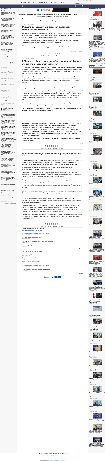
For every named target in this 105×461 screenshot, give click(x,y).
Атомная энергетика (11, 21)
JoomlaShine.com (52, 460)
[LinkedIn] (51, 53)
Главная (24, 19)
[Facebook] (45, 53)
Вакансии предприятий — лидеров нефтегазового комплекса (56, 21)
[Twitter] (53, 53)
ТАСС (81, 143)
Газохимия (9, 97)
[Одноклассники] (49, 53)
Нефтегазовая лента (32, 19)
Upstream (9, 60)
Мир (8, 15)
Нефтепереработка (11, 84)
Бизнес (9, 110)
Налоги (9, 39)
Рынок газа (10, 117)
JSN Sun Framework (62, 460)
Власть (32, 24)
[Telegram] (55, 53)
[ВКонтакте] (47, 53)
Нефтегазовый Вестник (54, 55)
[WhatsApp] (57, 53)
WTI (85, 2)
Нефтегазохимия (11, 141)
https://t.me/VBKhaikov (62, 16)
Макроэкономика (11, 78)
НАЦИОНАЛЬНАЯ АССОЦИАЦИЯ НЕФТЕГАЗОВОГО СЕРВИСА (52, 453)
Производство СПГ (11, 72)
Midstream (9, 27)
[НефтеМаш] (52, 10)
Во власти (41, 19)
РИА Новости (79, 51)
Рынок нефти (10, 135)
